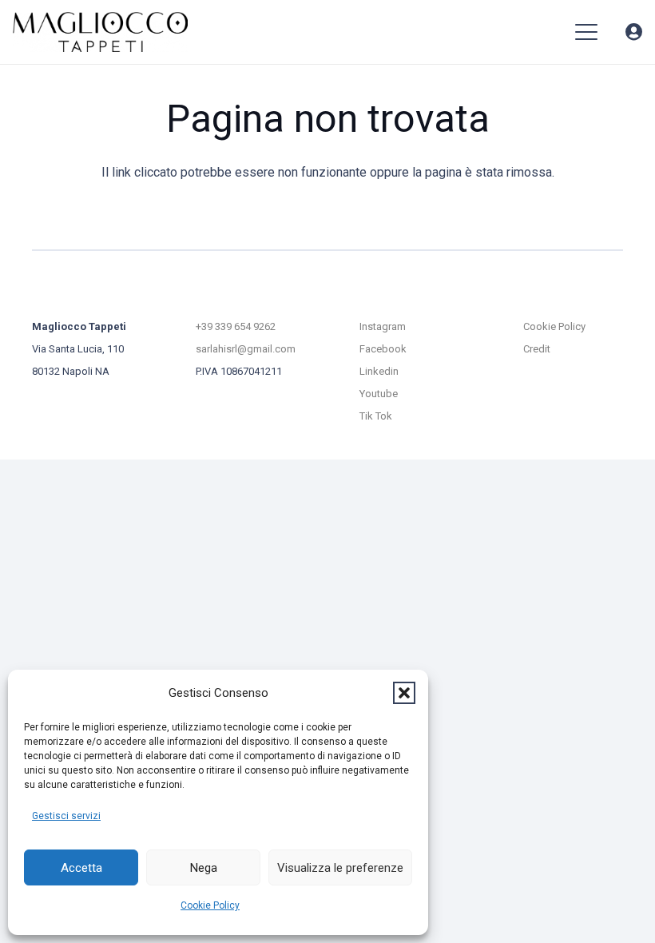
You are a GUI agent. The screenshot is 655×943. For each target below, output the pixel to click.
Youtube (378, 394)
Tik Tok (375, 416)
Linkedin (379, 371)
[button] (404, 693)
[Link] (633, 32)
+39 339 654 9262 (236, 326)
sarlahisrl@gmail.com (246, 349)
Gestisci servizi (66, 816)
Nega (203, 868)
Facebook (383, 349)
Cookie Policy (210, 905)
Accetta (81, 868)
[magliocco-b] (100, 32)
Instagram (382, 326)
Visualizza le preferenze (340, 868)
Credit (536, 349)
